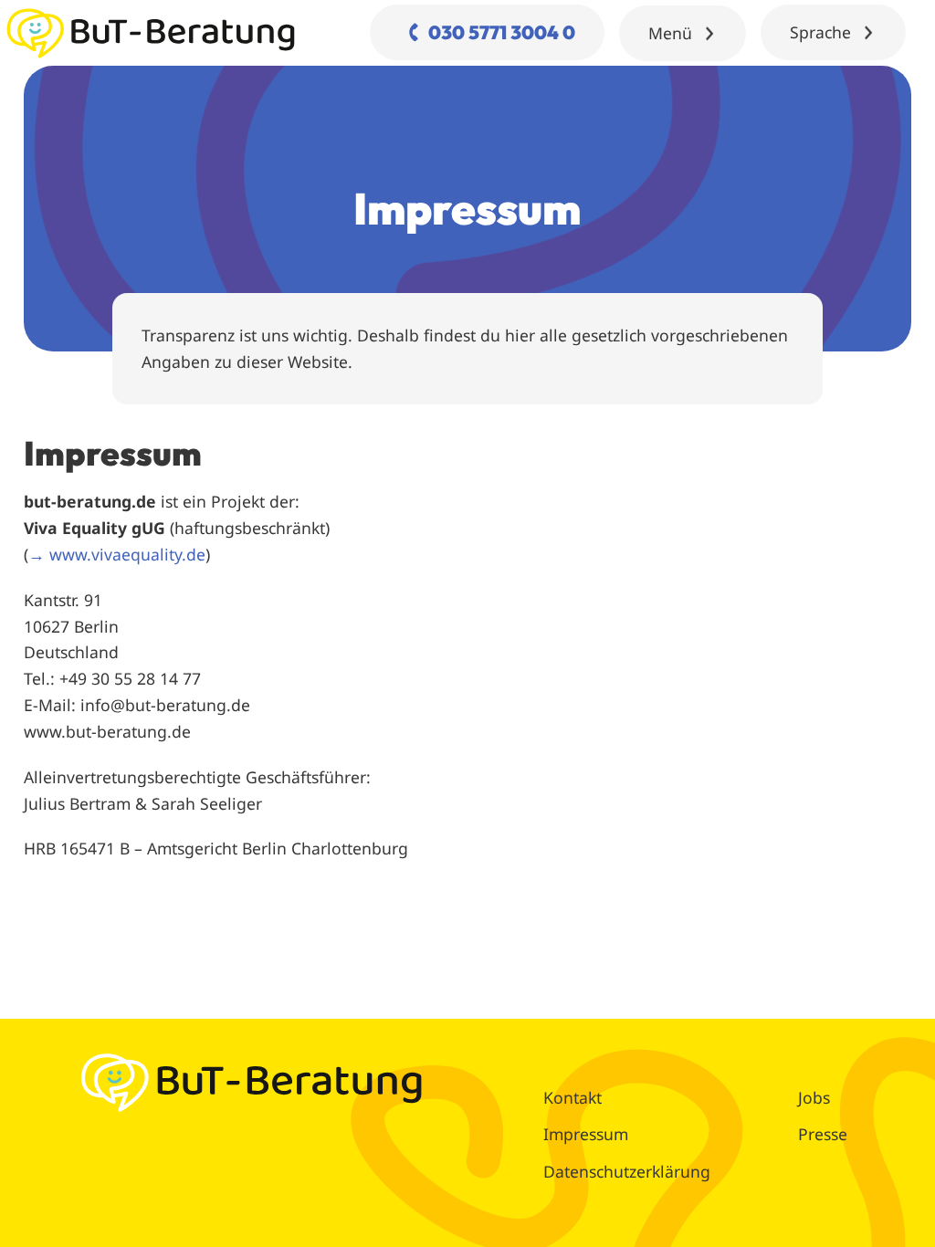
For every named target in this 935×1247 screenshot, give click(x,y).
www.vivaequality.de (127, 554)
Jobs (814, 1097)
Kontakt (572, 1097)
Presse (822, 1134)
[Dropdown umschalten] (709, 34)
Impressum (585, 1134)
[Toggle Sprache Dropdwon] (868, 33)
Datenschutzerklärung (626, 1171)
